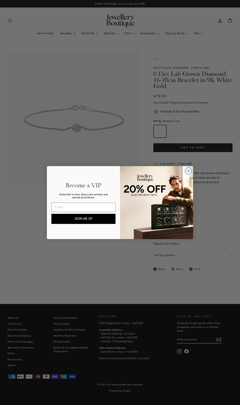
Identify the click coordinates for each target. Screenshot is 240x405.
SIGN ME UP (83, 218)
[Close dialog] (188, 171)
